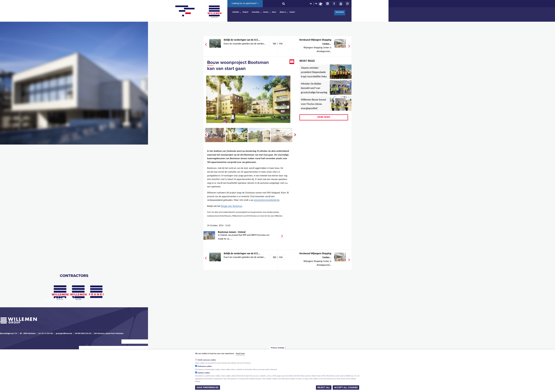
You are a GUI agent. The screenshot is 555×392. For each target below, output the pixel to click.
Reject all (323, 387)
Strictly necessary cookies (207, 360)
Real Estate (340, 12)
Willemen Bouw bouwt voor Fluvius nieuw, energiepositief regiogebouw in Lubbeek (313, 108)
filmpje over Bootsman (231, 206)
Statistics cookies (204, 373)
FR (316, 4)
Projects (245, 12)
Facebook (334, 3)
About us (283, 12)
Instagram (347, 3)
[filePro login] (321, 4)
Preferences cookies (205, 366)
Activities (235, 12)
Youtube (340, 3)
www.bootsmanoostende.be (266, 200)
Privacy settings (277, 348)
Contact (292, 12)
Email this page (292, 61)
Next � (295, 135)
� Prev (206, 135)
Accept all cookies (346, 387)
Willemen (214, 11)
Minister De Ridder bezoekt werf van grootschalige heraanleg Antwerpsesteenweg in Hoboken (314, 93)
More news (323, 117)
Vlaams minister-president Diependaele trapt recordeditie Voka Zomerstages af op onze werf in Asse (314, 77)
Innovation (255, 12)
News (274, 12)
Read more (240, 354)
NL (311, 4)
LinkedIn (327, 3)
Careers (265, 12)
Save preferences (208, 387)
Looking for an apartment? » (245, 3)
